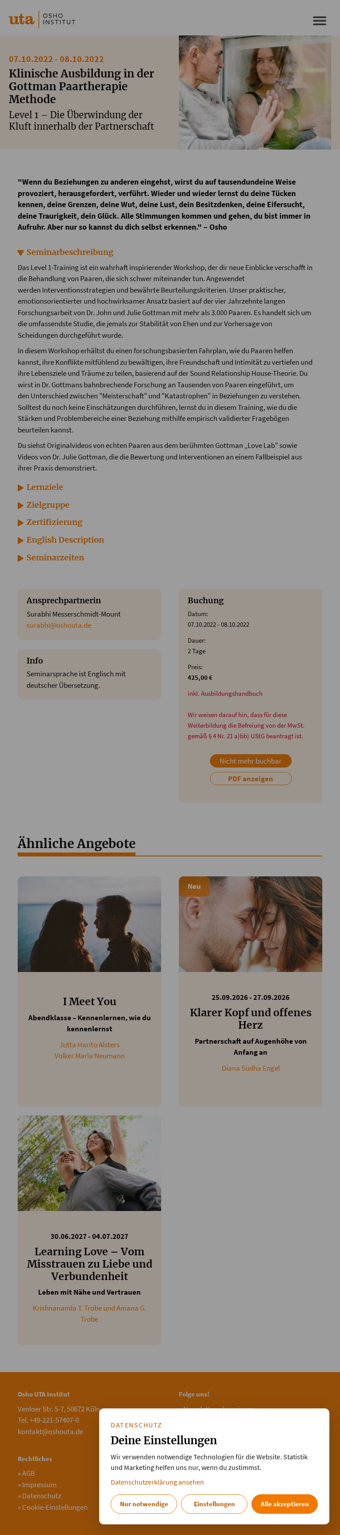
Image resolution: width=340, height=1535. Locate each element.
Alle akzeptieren (285, 1504)
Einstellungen (214, 1504)
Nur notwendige (144, 1504)
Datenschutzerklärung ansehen (157, 1482)
